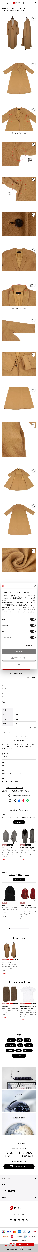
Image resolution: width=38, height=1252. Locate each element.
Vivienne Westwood (26, 905)
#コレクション (10, 1045)
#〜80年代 (11, 1040)
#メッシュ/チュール (19, 1056)
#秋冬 (3, 782)
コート (19, 773)
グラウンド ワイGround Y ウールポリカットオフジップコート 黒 (10, 910)
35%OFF (15, 1003)
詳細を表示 (28, 645)
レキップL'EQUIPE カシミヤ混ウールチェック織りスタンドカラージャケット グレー (10, 852)
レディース (5, 773)
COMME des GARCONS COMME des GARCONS (28, 1007)
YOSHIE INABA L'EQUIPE (9, 848)
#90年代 (27, 1040)
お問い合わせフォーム (21, 1166)
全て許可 (19, 651)
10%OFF (10, 845)
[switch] (33, 625)
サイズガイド (32, 727)
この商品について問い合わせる (14, 788)
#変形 (18, 1050)
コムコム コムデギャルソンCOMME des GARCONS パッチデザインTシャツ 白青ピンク (28, 1013)
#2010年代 (10, 1050)
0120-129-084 (21, 1152)
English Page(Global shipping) (21, 796)
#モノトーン (27, 1050)
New (3, 886)
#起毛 (16, 782)
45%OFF (15, 959)
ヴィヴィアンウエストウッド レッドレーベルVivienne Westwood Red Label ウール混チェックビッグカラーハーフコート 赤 (28, 912)
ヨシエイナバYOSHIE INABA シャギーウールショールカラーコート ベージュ (10, 966)
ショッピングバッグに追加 (25, 1244)
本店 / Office (20, 1214)
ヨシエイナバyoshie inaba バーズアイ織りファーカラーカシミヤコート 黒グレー (28, 852)
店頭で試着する (18, 673)
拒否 (19, 664)
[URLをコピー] (10, 801)
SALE (10, 959)
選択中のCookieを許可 (19, 658)
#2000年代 (29, 1045)
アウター (12, 773)
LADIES (4, 845)
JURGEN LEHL (6, 1006)
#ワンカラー (9, 782)
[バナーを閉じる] (35, 586)
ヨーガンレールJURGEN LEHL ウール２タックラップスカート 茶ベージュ (10, 1010)
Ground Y (5, 905)
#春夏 (20, 1045)
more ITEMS (18, 822)
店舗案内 (15, 791)
